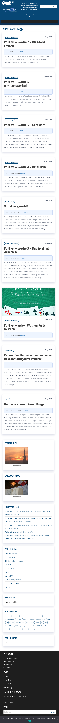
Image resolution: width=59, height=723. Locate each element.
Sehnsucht (7, 625)
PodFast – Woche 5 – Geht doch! (25, 124)
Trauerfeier (28, 625)
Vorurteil (37, 625)
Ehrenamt (27, 616)
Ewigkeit (31, 616)
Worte (24, 629)
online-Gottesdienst (20, 622)
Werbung (7, 629)
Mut (6, 622)
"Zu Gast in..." (8, 616)
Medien (43, 619)
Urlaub (32, 625)
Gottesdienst (19, 619)
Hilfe (30, 619)
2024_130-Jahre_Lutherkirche (13, 579)
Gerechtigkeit (8, 619)
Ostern (26, 622)
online (13, 622)
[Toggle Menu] (56, 21)
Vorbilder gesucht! (16, 206)
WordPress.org (7, 687)
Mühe (9, 622)
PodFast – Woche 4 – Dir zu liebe (25, 167)
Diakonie (22, 616)
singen (12, 625)
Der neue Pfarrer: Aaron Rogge (24, 404)
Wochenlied (19, 629)
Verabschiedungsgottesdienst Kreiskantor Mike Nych (19, 532)
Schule (46, 622)
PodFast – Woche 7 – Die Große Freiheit (24, 44)
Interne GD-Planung (8, 702)
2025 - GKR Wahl (9, 576)
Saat (42, 622)
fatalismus (36, 616)
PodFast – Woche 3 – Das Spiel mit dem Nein (26, 250)
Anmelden (6, 676)
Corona (22, 365)
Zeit (27, 629)
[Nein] (57, 719)
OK (30, 720)
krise (37, 619)
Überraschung (32, 629)
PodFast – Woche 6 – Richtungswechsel (17, 84)
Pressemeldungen (24, 410)
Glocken (13, 619)
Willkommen (12, 629)
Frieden (48, 616)
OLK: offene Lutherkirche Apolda (14, 561)
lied (40, 619)
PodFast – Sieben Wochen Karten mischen (25, 327)
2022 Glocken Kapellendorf (12, 583)
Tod (19, 625)
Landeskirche (8, 564)
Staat (16, 625)
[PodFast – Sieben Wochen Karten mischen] (28, 301)
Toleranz (22, 625)
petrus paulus (31, 622)
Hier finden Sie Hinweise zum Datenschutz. (15, 696)
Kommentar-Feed (8, 684)
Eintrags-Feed (7, 680)
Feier (41, 616)
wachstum (42, 625)
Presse (7, 399)
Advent (13, 616)
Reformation (38, 622)
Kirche (33, 619)
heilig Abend (25, 619)
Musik (48, 619)
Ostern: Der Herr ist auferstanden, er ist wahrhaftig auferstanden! (28, 357)
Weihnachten (47, 625)
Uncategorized (9, 350)
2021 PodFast (22, 52)
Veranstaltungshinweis (11, 37)
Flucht (44, 616)
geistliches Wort (9, 201)
